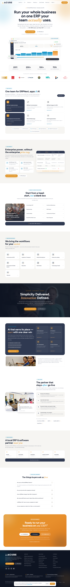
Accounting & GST (42, 556)
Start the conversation (31, 308)
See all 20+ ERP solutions (35, 223)
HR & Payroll (41, 561)
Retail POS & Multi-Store (43, 567)
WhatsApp (19, 563)
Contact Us (64, 2)
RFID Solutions (25, 128)
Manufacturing (41, 560)
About (53, 2)
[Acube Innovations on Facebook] (11, 569)
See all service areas (34, 460)
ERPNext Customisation (28, 558)
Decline (47, 583)
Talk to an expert (31, 31)
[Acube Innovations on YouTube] (14, 569)
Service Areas (55, 561)
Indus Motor (39, 423)
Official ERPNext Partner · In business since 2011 (35, 7)
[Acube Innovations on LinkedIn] (6, 569)
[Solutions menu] (31, 2)
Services (20, 2)
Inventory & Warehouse (43, 558)
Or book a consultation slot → (35, 541)
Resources (47, 2)
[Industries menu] (37, 2)
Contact (54, 565)
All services (60, 95)
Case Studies (41, 2)
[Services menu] (22, 2)
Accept (52, 583)
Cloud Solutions (16, 128)
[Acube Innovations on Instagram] (9, 569)
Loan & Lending (41, 563)
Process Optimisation (35, 131)
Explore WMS (9, 219)
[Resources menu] (50, 2)
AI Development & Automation (29, 561)
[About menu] (55, 2)
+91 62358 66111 (25, 534)
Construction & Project (43, 565)
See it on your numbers (12, 175)
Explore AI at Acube (12, 351)
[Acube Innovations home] (7, 2)
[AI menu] (26, 2)
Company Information (57, 567)
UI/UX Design (34, 128)
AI (24, 2)
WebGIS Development (53, 128)
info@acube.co (46, 534)
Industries (35, 2)
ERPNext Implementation (28, 556)
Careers (54, 563)
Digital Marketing (43, 128)
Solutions (29, 2)
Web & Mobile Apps (27, 563)
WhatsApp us (41, 31)
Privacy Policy (29, 584)
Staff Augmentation (27, 565)
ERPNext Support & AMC (28, 560)
